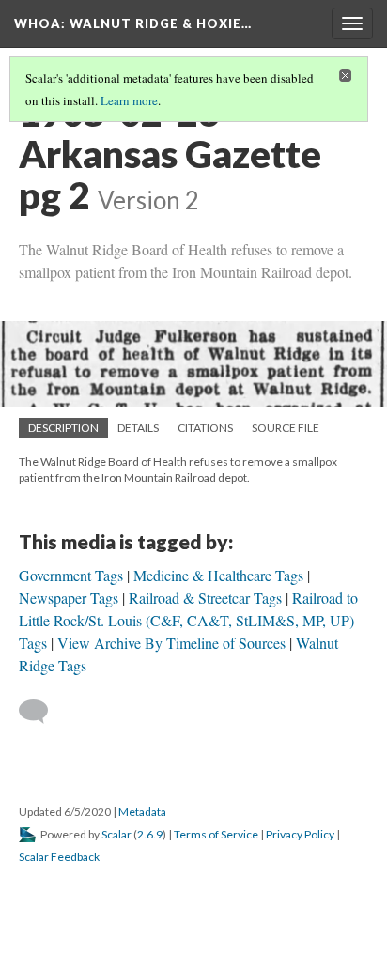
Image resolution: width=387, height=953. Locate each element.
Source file (285, 428)
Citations (205, 428)
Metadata (142, 812)
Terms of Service (216, 834)
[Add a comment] (42, 711)
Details (138, 428)
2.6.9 (150, 834)
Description (63, 428)
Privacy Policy (300, 834)
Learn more (129, 100)
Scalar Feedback (59, 857)
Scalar (116, 834)
